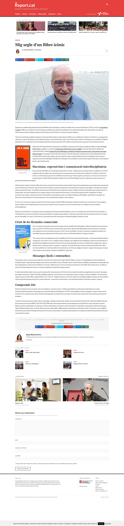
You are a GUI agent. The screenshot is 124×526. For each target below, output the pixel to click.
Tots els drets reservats (21, 497)
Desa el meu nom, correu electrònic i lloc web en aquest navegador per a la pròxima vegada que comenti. (47, 463)
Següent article (103, 376)
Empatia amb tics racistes (81, 363)
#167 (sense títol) (99, 481)
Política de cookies (99, 489)
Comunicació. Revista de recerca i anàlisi (68, 149)
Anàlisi (17, 14)
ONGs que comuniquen (32, 363)
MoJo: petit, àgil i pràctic (32, 352)
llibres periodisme (77, 319)
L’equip (96, 486)
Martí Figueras (19, 405)
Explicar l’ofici (19, 403)
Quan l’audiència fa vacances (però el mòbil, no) (93, 32)
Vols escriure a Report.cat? (101, 491)
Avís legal (97, 484)
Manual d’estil (98, 487)
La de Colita (101, 403)
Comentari (18, 418)
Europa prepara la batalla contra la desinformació (62, 32)
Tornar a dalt (104, 497)
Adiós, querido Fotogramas (101, 482)
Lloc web (17, 455)
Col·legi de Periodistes (33, 486)
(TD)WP (55, 497)
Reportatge (42, 14)
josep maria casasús (67, 319)
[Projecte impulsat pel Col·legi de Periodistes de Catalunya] (103, 14)
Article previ (20, 376)
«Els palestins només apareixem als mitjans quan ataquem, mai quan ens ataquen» (30, 32)
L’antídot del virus (79, 352)
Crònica (24, 14)
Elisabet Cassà (99, 405)
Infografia (51, 14)
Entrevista (32, 14)
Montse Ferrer (28, 50)
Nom (16, 440)
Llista (59, 14)
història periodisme (56, 319)
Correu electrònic (21, 447)
